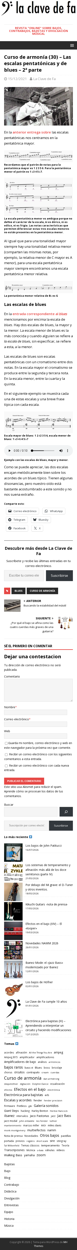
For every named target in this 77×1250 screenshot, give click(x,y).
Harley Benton (40, 1110)
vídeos (60, 1150)
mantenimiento (12, 1125)
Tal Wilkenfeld (11, 1145)
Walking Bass (13, 1155)
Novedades (31, 1135)
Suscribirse (59, 575)
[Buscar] (66, 812)
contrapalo (33, 1072)
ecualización (57, 1083)
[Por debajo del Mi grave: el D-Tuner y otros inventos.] (13, 892)
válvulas (50, 1150)
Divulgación (12, 1198)
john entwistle (26, 1121)
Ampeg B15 (11, 1057)
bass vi (29, 1067)
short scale (42, 1141)
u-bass (40, 1150)
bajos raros (13, 1067)
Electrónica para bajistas (23, 1094)
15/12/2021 (17, 78)
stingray (61, 1141)
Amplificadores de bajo (20, 1062)
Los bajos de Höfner (39, 982)
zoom (41, 1155)
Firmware (9, 1105)
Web (7, 731)
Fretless (22, 1106)
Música (9, 1225)
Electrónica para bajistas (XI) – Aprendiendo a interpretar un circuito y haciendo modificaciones (48, 1025)
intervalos (22, 1116)
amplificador (27, 1057)
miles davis (54, 1125)
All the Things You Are (40, 1052)
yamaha (29, 1155)
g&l (30, 1106)
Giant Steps (11, 1111)
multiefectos (36, 1130)
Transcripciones (14, 1150)
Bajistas (9, 1164)
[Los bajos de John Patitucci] (13, 852)
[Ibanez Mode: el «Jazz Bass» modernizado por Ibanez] (13, 969)
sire (52, 1141)
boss (47, 1067)
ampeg (58, 1052)
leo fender (42, 1121)
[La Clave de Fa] (38, 15)
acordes (9, 1052)
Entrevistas (11, 1205)
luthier (53, 1121)
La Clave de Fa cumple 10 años (46, 1001)
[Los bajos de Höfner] (13, 989)
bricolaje (57, 1067)
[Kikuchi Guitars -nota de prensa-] (13, 911)
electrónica (53, 1089)
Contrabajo (11, 1185)
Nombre (9, 707)
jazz (53, 1116)
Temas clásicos (30, 1145)
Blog (7, 1178)
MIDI (43, 1125)
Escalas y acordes (18, 1100)
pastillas (66, 1136)
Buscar (8, 805)
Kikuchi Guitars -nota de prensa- (46, 904)
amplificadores (45, 1057)
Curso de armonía (42, 591)
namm (51, 1130)
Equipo (8, 1212)
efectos (8, 1089)
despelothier (11, 1084)
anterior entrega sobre (32, 132)
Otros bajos (49, 1135)
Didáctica (10, 1191)
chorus (8, 1072)
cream (45, 1072)
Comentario (12, 676)
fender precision (53, 1100)
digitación (25, 1084)
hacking (25, 1110)
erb (47, 1095)
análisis (42, 1061)
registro (30, 1141)
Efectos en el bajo (30, 1089)
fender (37, 1100)
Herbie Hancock (59, 1111)
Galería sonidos (46, 1105)
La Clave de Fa (44, 78)
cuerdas (55, 1072)
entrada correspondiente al (40, 313)
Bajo (7, 1171)
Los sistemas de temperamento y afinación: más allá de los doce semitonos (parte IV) (47, 869)
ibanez (9, 1115)
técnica (30, 1150)
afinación (21, 1052)
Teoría (65, 1145)
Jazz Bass (64, 1115)
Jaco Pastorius (39, 1116)
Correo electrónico (16, 719)
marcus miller (31, 1125)
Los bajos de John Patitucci (43, 845)
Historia (9, 1219)
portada (9, 1141)
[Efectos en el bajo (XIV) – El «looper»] (13, 931)
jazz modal (10, 1121)
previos (20, 1141)
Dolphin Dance (40, 1084)
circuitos (19, 1072)
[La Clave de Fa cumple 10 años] (13, 1008)
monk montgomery (14, 1130)
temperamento (50, 1145)
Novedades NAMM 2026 (41, 943)
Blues (18, 591)
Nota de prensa (13, 1135)
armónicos (54, 1062)
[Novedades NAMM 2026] (13, 950)
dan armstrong (51, 1078)
